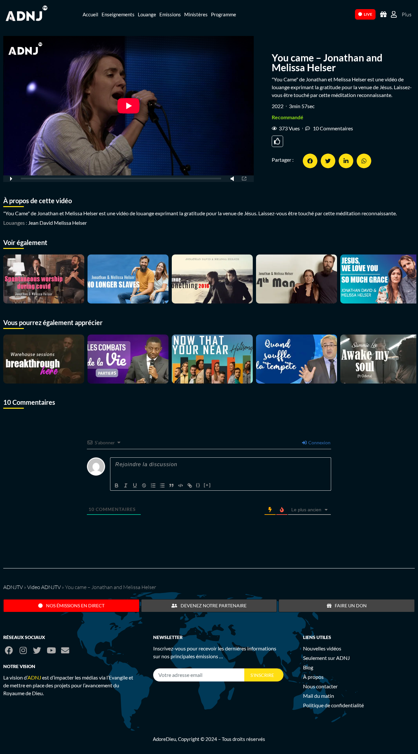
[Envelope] (65, 650)
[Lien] (189, 485)
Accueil (90, 14)
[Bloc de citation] (171, 485)
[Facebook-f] (9, 650)
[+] (207, 485)
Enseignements (118, 14)
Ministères (196, 14)
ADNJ (34, 677)
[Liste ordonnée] (153, 485)
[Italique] (125, 485)
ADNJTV (13, 587)
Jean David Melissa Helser (57, 223)
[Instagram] (23, 650)
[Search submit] (347, 13)
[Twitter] (37, 650)
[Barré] (144, 485)
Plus (406, 14)
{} (198, 485)
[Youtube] (51, 650)
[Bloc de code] (180, 485)
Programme (223, 14)
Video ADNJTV (44, 587)
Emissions (170, 14)
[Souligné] (134, 485)
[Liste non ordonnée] (162, 485)
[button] (310, 161)
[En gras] (116, 485)
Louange (147, 14)
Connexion (318, 442)
